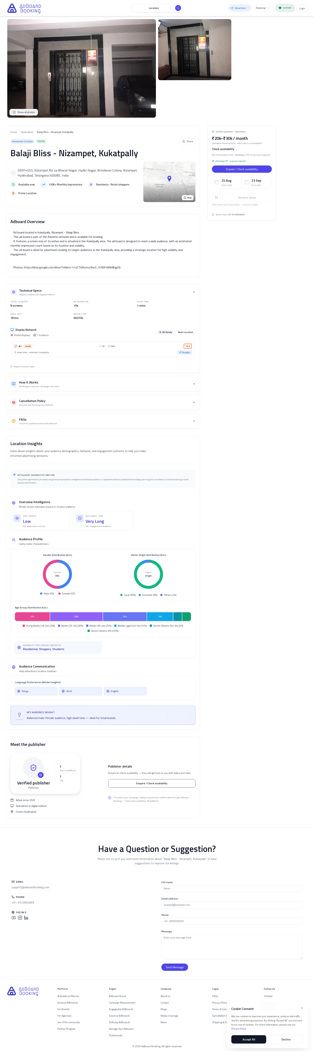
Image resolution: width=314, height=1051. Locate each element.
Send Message (175, 967)
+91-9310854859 (23, 902)
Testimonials (116, 1035)
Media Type (80, 314)
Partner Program (66, 1029)
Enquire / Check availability (151, 783)
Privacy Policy (238, 1028)
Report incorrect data (24, 366)
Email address (169, 898)
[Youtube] (14, 918)
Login (302, 8)
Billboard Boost (117, 996)
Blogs (164, 1009)
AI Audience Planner (68, 996)
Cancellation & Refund (224, 1016)
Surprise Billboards (119, 1016)
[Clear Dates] (268, 182)
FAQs (215, 996)
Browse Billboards (67, 1002)
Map (189, 197)
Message (166, 931)
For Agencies (64, 1016)
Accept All (249, 1039)
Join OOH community (68, 1022)
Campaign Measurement (122, 1002)
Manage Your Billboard (121, 1029)
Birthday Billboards (119, 1022)
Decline (286, 1039)
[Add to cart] (216, 197)
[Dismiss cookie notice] (302, 1008)
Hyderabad (27, 132)
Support (287, 8)
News (164, 1022)
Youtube (268, 996)
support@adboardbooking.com (30, 887)
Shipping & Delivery (223, 1022)
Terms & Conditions (223, 1009)
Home (13, 132)
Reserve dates (247, 197)
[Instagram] (20, 918)
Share (190, 141)
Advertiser (240, 8)
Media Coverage (169, 1016)
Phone (165, 915)
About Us (165, 996)
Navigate (186, 352)
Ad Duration (81, 301)
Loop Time (143, 301)
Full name (167, 882)
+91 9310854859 (236, 214)
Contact (165, 1002)
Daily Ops (15, 314)
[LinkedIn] (26, 918)
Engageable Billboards (121, 1009)
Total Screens (19, 301)
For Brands (63, 1009)
